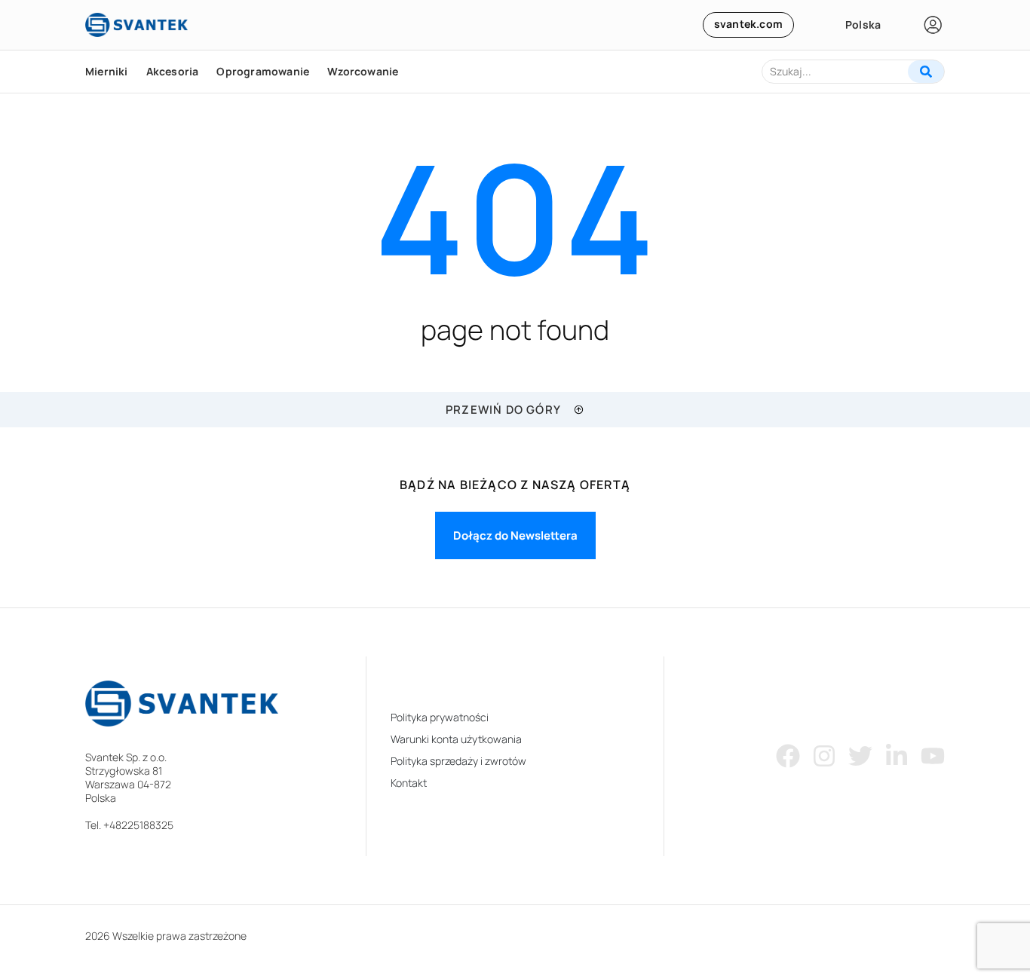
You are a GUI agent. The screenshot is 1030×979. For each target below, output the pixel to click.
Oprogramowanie (262, 71)
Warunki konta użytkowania (456, 739)
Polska (863, 24)
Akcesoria (172, 71)
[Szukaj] (926, 71)
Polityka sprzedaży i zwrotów (458, 761)
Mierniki (106, 71)
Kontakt (409, 783)
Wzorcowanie (362, 71)
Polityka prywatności (440, 717)
